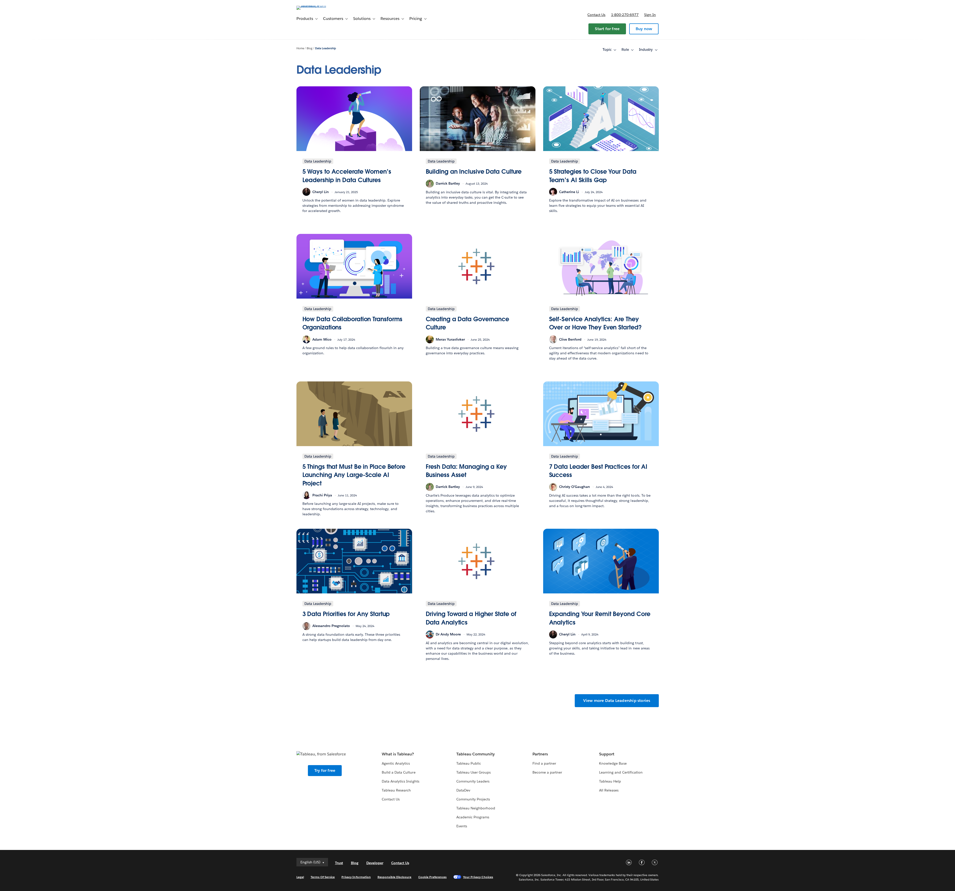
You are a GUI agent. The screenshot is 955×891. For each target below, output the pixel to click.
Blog (309, 48)
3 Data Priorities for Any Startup (346, 614)
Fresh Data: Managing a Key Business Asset (466, 471)
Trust (339, 863)
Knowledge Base (612, 763)
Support (606, 754)
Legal (300, 877)
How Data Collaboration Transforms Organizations (352, 323)
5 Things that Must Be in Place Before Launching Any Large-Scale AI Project (353, 475)
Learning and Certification (621, 772)
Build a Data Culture (398, 772)
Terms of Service (323, 877)
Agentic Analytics (396, 763)
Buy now (644, 28)
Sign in (650, 14)
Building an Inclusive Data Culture (474, 171)
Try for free (324, 770)
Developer (374, 863)
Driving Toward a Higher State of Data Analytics (471, 618)
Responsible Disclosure (395, 877)
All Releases (609, 790)
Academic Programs (472, 817)
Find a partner (544, 763)
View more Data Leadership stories (616, 700)
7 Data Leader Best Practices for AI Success (598, 471)
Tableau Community (475, 754)
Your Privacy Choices (478, 877)
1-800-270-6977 (625, 14)
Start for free (607, 28)
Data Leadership (325, 48)
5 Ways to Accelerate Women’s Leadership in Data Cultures (346, 176)
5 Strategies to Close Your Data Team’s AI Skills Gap (592, 176)
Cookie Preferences (432, 877)
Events (461, 826)
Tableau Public (468, 763)
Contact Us (391, 799)
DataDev (463, 790)
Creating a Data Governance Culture (467, 323)
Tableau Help (610, 781)
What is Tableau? (398, 754)
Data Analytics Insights (400, 781)
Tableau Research (396, 790)
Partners (540, 754)
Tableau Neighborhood (475, 808)
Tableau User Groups (473, 772)
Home (300, 48)
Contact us (596, 14)
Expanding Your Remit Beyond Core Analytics (599, 618)
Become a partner (547, 772)
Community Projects (473, 799)
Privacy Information (356, 877)
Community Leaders (472, 781)
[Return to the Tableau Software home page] (317, 5)
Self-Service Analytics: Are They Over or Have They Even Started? (595, 323)
